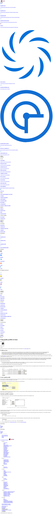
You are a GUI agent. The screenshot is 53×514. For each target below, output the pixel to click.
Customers (5, 472)
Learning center (6, 500)
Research (1, 311)
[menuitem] (26, 5)
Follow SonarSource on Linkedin (6, 504)
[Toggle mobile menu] (26, 336)
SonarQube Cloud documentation (8, 501)
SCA (4, 444)
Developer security (6, 446)
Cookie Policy (4, 507)
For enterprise (5, 455)
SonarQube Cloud (6, 459)
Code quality (5, 448)
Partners (5, 473)
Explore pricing (6, 467)
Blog (4, 498)
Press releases (5, 479)
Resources (2, 319)
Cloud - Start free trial (5, 435)
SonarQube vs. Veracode (7, 493)
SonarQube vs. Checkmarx (7, 494)
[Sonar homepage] (3, 1)
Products (2, 2)
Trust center (3, 508)
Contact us (5, 474)
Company (2, 320)
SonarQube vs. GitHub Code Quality (8, 492)
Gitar (4, 462)
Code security (5, 442)
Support (5, 487)
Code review (5, 449)
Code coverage (6, 451)
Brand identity (5, 475)
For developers (6, 454)
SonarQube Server (6, 460)
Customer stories (6, 483)
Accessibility (3, 511)
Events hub (5, 482)
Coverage (5, 478)
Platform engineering (6, 452)
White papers (5, 484)
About (4, 470)
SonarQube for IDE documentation (8, 502)
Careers (5, 471)
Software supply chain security (8, 445)
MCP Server (5, 463)
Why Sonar (2, 220)
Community (5, 486)
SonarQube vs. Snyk (6, 495)
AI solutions (5, 447)
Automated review (6, 450)
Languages (5, 499)
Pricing (3, 437)
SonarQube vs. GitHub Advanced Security (9, 491)
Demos (3, 436)
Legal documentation (6, 488)
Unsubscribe (3, 510)
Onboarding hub (6, 485)
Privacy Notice (4, 506)
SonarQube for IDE (6, 461)
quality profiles (26, 348)
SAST (4, 443)
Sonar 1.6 (5, 355)
